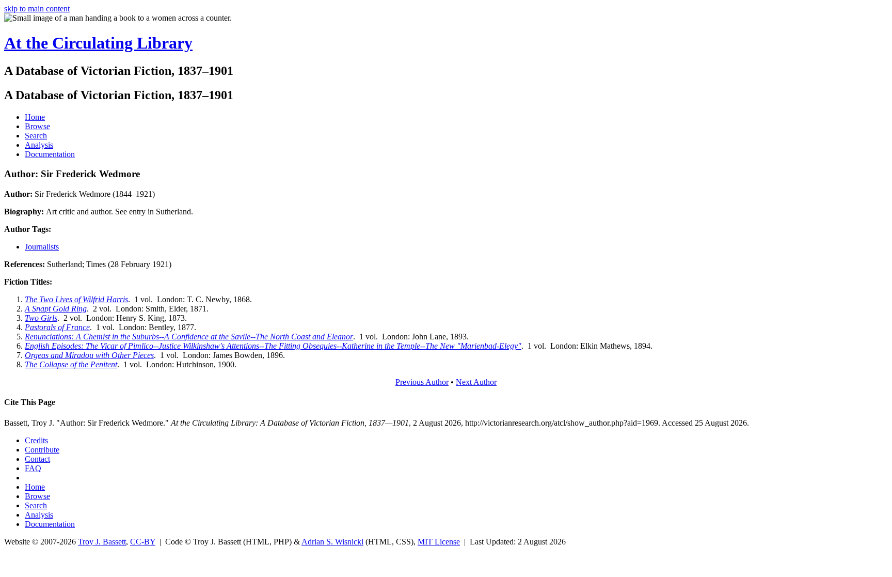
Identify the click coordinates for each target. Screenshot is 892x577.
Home (35, 117)
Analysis (39, 145)
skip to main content (37, 8)
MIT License (439, 541)
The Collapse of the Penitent (71, 364)
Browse (37, 126)
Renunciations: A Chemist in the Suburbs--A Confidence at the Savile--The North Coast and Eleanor (189, 336)
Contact (37, 459)
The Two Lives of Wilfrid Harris (76, 299)
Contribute (42, 449)
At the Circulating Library (98, 43)
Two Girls (41, 318)
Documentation (50, 154)
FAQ (33, 468)
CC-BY (142, 541)
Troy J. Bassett (102, 541)
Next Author (476, 382)
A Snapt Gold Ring (56, 308)
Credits (36, 440)
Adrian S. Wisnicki (332, 541)
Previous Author (422, 382)
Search (36, 135)
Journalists (42, 246)
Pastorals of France (57, 327)
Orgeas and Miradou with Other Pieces (89, 355)
